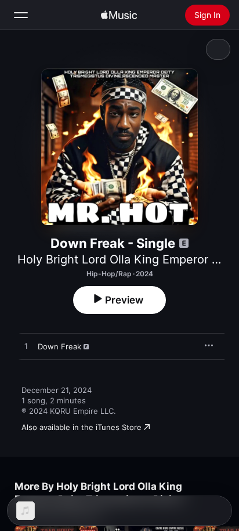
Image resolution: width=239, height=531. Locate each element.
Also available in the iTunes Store (81, 427)
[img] (119, 15)
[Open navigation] (21, 15)
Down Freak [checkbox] (59, 346)
